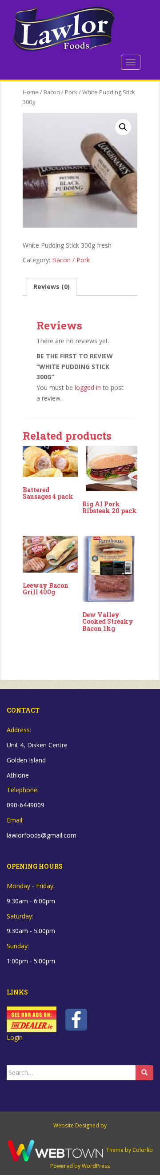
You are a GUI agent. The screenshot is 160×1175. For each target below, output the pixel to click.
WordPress (96, 1166)
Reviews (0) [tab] (51, 286)
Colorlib (142, 1150)
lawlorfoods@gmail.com (41, 835)
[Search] (144, 1072)
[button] (123, 127)
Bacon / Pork (60, 92)
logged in (88, 387)
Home (31, 92)
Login (15, 1037)
